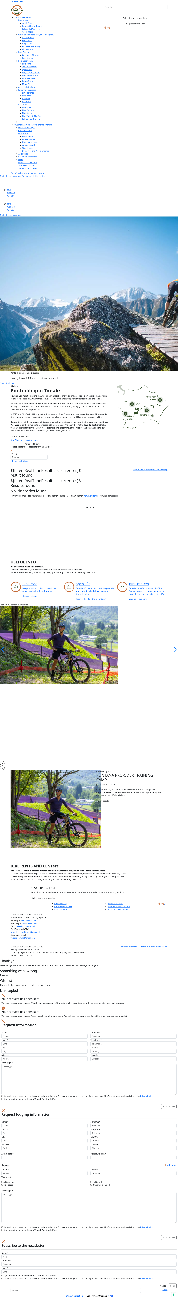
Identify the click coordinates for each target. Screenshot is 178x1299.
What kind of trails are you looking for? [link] (36, 34)
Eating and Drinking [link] (31, 119)
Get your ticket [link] (25, 130)
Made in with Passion (154, 946)
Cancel (163, 1285)
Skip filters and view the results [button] (25, 440)
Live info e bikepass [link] (27, 90)
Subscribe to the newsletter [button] (44, 898)
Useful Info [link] (23, 133)
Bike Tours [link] (27, 40)
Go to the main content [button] (10, 176)
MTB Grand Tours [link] (30, 75)
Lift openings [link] (28, 92)
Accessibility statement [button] (118, 909)
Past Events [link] (27, 58)
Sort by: (14, 453)
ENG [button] (16, 1)
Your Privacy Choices (97, 1296)
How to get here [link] (29, 142)
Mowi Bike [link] (27, 84)
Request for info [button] (115, 903)
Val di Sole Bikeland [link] (23, 17)
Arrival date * (7, 1153)
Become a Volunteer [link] (27, 156)
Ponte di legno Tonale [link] (32, 26)
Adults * (5, 1169)
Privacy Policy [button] (60, 909)
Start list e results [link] (26, 165)
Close (165, 1289)
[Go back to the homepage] (17, 10)
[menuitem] (12, 1)
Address (5, 1055)
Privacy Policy (146, 1096)
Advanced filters (32, 445)
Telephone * (96, 1040)
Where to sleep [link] (29, 139)
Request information (135, 23)
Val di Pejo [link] (27, 23)
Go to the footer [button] (7, 383)
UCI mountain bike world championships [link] (33, 124)
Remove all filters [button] (20, 461)
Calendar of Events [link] (30, 55)
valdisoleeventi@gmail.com (23, 938)
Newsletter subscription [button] (119, 906)
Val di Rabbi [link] (27, 31)
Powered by (129, 946)
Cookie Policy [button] (60, 903)
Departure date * (98, 1153)
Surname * (95, 1032)
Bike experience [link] (25, 61)
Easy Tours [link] (27, 43)
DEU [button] (21, 1)
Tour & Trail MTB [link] (29, 66)
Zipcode (94, 1055)
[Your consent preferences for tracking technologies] (173, 1294)
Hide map (137, 469)
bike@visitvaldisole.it (25, 926)
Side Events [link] (27, 148)
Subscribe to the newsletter (135, 18)
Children (94, 1169)
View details (103, 801)
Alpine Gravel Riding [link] (31, 46)
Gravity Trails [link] (28, 37)
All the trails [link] (27, 49)
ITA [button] (12, 1)
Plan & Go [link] (22, 104)
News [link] (20, 159)
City (3, 1047)
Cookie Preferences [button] (63, 906)
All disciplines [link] (24, 153)
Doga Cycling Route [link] (31, 72)
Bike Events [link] (23, 52)
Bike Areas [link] (23, 20)
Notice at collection (74, 1296)
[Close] (3, 995)
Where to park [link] (28, 145)
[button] (11, 450)
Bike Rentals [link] (27, 113)
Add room (172, 1165)
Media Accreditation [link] (27, 162)
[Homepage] (6, 182)
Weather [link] (26, 98)
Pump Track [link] (27, 81)
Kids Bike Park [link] (28, 78)
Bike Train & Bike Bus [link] (31, 116)
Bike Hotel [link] (26, 107)
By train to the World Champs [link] (35, 151)
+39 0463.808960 (29, 923)
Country (94, 1047)
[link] (105, 27)
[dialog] (89, 1064)
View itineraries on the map (154, 469)
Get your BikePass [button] (20, 436)
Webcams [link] (26, 101)
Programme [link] (27, 136)
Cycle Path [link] (27, 69)
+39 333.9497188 (28, 920)
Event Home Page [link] (26, 127)
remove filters (90, 495)
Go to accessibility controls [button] (34, 176)
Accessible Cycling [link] (26, 87)
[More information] (56, 808)
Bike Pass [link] (26, 95)
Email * (4, 1040)
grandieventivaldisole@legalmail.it (26, 932)
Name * (4, 1032)
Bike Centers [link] (28, 110)
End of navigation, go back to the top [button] (27, 173)
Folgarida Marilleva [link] (31, 29)
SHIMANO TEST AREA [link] (28, 168)
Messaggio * (7, 1062)
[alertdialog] (89, 1264)
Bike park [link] (26, 63)
